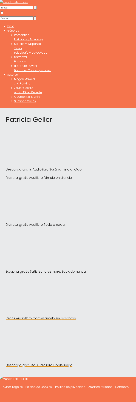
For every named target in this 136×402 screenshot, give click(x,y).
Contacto (122, 387)
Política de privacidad (70, 387)
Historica (20, 61)
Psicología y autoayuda (30, 53)
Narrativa (20, 57)
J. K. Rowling (22, 83)
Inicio (10, 26)
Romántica (21, 35)
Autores (12, 75)
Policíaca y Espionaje (28, 39)
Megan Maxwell (24, 79)
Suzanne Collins (25, 101)
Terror (18, 48)
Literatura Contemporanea (32, 70)
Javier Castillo (23, 88)
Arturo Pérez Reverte (28, 92)
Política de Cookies (39, 387)
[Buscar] (35, 8)
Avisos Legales (13, 387)
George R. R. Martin (27, 97)
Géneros (13, 31)
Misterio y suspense (27, 44)
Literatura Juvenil (25, 66)
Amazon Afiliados (100, 387)
